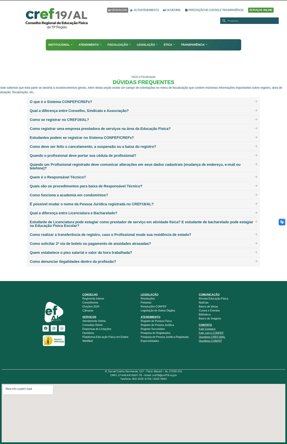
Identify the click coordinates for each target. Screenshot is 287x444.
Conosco (209, 329)
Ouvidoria (88, 333)
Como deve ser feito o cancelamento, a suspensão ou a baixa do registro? (93, 147)
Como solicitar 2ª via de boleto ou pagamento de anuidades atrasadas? (90, 244)
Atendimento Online (94, 321)
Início (135, 76)
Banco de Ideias (208, 306)
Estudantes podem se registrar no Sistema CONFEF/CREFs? (82, 138)
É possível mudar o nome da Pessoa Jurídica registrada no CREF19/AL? (92, 204)
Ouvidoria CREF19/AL (212, 337)
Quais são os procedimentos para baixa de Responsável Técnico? (86, 186)
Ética (168, 44)
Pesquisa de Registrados (155, 333)
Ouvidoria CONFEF (210, 341)
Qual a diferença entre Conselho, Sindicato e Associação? (79, 111)
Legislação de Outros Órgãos (158, 310)
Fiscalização (117, 44)
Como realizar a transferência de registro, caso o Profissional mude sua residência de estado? (110, 235)
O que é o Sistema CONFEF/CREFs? (61, 102)
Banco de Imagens (210, 318)
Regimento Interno (93, 298)
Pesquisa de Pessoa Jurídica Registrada (165, 337)
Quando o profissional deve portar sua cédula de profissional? (83, 155)
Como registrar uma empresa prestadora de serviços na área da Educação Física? (100, 129)
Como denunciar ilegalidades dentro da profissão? (73, 261)
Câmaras (87, 310)
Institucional (59, 44)
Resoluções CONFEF (154, 306)
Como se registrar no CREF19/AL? (59, 120)
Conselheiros (90, 302)
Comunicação (224, 44)
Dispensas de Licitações (96, 329)
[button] (143, 102)
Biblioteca (205, 314)
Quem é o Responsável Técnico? (58, 177)
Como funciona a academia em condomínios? (69, 195)
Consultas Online (92, 325)
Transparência (193, 44)
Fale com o (205, 333)
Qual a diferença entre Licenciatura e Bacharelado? (73, 213)
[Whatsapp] (62, 328)
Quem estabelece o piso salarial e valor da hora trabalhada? (81, 252)
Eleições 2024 (90, 306)
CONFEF (218, 333)
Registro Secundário (153, 329)
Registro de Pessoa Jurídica (157, 325)
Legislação (146, 44)
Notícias (203, 302)
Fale (201, 329)
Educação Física (218, 298)
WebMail (88, 341)
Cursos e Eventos (209, 310)
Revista (203, 298)
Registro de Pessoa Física (156, 321)
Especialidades (150, 341)
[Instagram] (54, 328)
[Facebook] (46, 328)
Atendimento (89, 44)
